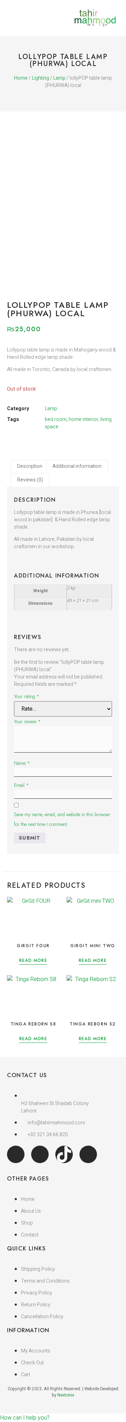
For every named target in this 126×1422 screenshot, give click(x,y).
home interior (83, 419)
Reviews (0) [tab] (30, 480)
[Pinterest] (88, 1154)
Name (22, 763)
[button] (9, 18)
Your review (27, 721)
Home (21, 78)
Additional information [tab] (77, 466)
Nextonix (65, 1395)
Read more (33, 961)
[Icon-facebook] (15, 1154)
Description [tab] (29, 466)
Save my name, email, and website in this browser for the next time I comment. (62, 819)
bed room (55, 419)
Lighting (40, 78)
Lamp (59, 78)
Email (21, 785)
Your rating (27, 696)
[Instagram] (40, 1154)
